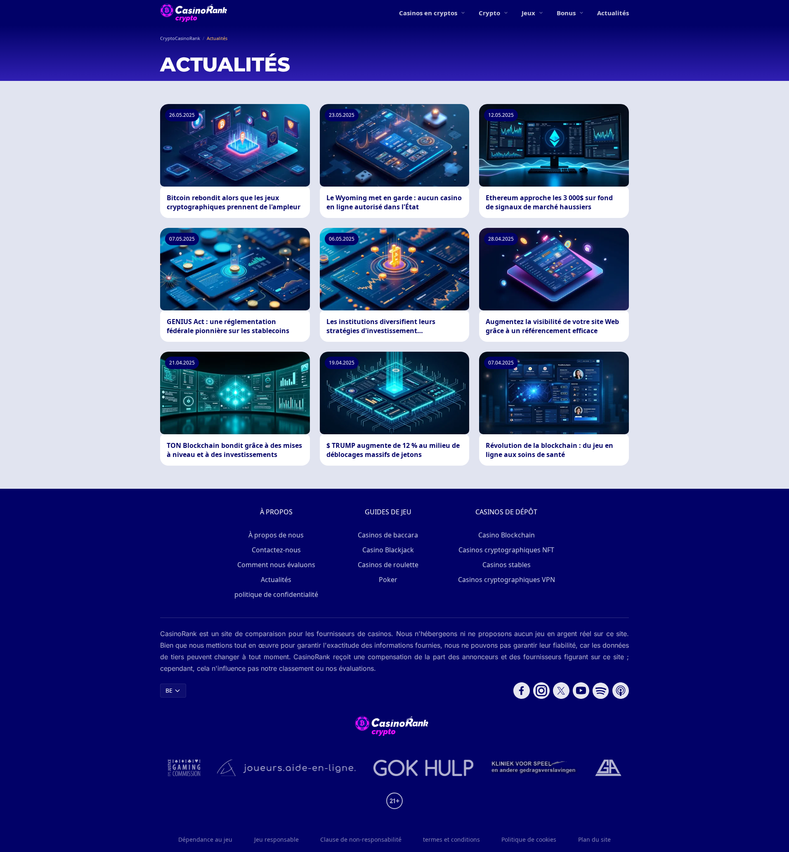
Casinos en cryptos (428, 13)
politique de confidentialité (276, 594)
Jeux (528, 13)
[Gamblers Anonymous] (608, 768)
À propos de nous (276, 535)
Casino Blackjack (388, 549)
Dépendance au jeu (205, 839)
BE (168, 690)
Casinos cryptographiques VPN (506, 579)
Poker (388, 579)
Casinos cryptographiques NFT (506, 549)
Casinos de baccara (388, 535)
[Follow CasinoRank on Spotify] (601, 690)
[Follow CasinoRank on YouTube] (581, 690)
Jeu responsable (276, 839)
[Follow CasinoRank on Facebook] (521, 690)
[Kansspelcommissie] (184, 768)
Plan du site (594, 839)
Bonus (566, 13)
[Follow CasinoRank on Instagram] (541, 690)
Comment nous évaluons (276, 564)
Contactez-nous (276, 549)
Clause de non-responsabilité (361, 839)
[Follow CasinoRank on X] (561, 690)
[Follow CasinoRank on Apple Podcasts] (620, 690)
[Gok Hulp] (423, 768)
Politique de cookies (528, 839)
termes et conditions (451, 839)
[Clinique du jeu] (534, 768)
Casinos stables (506, 564)
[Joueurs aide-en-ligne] (287, 768)
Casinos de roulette (388, 564)
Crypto (489, 13)
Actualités (613, 13)
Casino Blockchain (506, 535)
